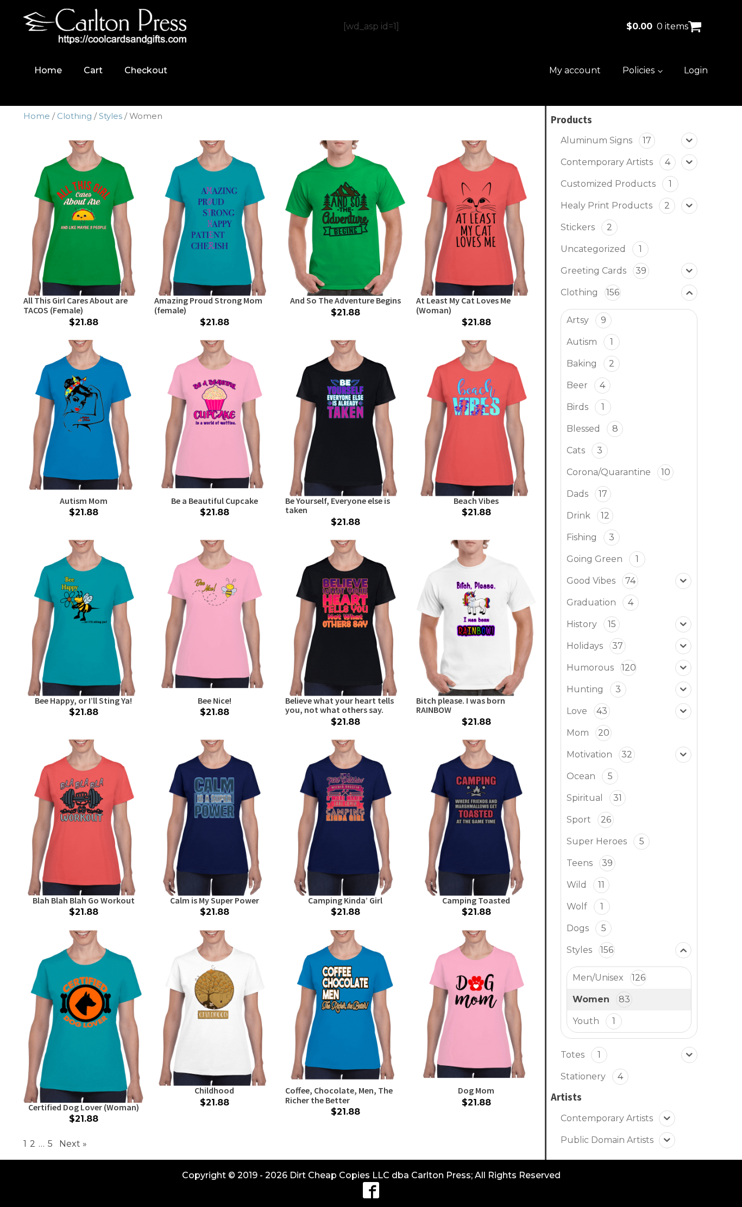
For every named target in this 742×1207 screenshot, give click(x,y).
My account (575, 70)
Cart (93, 70)
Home (48, 70)
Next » (73, 1144)
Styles (110, 116)
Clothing (74, 116)
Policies (638, 70)
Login (696, 70)
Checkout (145, 70)
